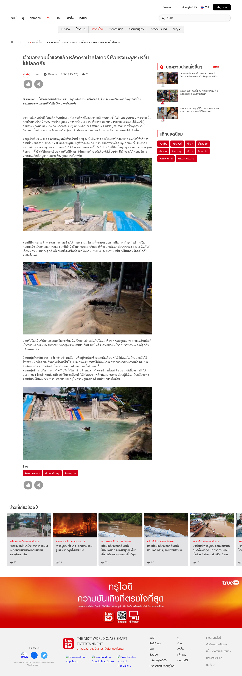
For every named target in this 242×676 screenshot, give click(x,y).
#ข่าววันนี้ (177, 143)
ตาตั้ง (70, 18)
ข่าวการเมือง (116, 29)
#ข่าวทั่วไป (202, 151)
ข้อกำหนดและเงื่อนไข (216, 644)
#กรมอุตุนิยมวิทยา (186, 158)
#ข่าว (189, 151)
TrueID (22, 7)
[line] (24, 655)
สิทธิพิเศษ (35, 18)
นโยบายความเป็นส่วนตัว (218, 651)
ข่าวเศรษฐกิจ (136, 29)
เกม (59, 18)
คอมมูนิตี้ (182, 660)
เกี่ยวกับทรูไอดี (213, 638)
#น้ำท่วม (163, 143)
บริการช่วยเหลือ (214, 658)
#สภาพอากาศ (166, 158)
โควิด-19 (81, 29)
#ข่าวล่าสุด (177, 151)
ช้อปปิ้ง (154, 655)
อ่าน (49, 18)
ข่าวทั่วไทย (97, 29)
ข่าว (27, 42)
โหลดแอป (167, 7)
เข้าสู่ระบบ (222, 7)
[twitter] (44, 655)
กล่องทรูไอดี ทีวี (189, 7)
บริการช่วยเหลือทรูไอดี (162, 666)
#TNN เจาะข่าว (63, 541)
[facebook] (34, 655)
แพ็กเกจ (181, 655)
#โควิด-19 (203, 143)
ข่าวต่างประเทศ (158, 29)
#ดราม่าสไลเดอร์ (32, 473)
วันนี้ (13, 18)
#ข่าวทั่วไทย (153, 541)
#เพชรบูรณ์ (70, 473)
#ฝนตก (163, 151)
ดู (23, 18)
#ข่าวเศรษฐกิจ (17, 541)
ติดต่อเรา (210, 665)
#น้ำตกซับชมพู (52, 473)
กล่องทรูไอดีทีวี (158, 660)
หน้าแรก (65, 29)
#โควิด (190, 143)
